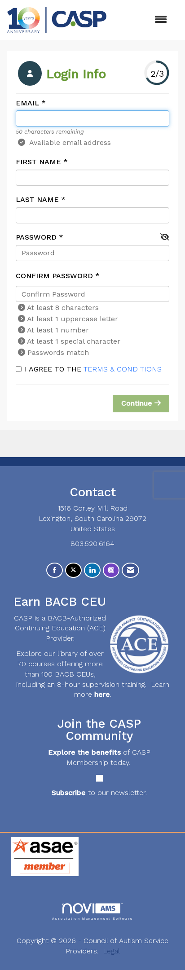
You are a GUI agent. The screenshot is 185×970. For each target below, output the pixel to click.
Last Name (37, 199)
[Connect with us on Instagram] (111, 570)
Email (27, 103)
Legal (111, 951)
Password (36, 237)
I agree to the (93, 369)
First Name (38, 161)
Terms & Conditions (123, 369)
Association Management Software (92, 918)
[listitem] (61, 74)
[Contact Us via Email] (130, 570)
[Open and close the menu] (141, 20)
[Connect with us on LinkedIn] (92, 570)
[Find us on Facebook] (54, 570)
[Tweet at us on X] (73, 570)
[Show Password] (164, 237)
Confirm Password (54, 275)
